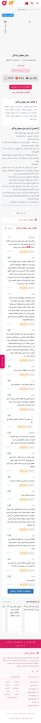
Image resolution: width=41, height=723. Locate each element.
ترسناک (16, 685)
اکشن (7, 691)
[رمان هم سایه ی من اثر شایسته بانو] (31, 618)
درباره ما (34, 702)
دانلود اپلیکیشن (32, 699)
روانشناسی (6, 694)
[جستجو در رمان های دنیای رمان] (32, 4)
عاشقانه (16, 682)
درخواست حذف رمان (27, 219)
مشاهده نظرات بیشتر (20, 591)
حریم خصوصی (30, 713)
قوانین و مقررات (22, 713)
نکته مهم (10, 228)
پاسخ (30, 251)
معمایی (7, 682)
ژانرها (35, 9)
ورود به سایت (2, 361)
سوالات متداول (32, 706)
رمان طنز (30, 9)
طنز (17, 691)
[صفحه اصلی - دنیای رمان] (38, 10)
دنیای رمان (25, 718)
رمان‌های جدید (32, 689)
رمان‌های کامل (33, 696)
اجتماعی (7, 688)
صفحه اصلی (33, 682)
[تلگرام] (32, 671)
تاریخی (7, 685)
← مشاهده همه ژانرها (12, 698)
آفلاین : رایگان (8, 15)
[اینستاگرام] (37, 671)
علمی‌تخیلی (15, 688)
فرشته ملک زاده (27, 60)
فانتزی (16, 694)
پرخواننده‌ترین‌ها (32, 692)
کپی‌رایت (15, 713)
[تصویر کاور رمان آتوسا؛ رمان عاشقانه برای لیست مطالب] (14, 618)
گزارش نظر (24, 251)
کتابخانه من (33, 685)
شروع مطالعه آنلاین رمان (20, 92)
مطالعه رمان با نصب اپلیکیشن (20, 87)
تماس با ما (9, 713)
